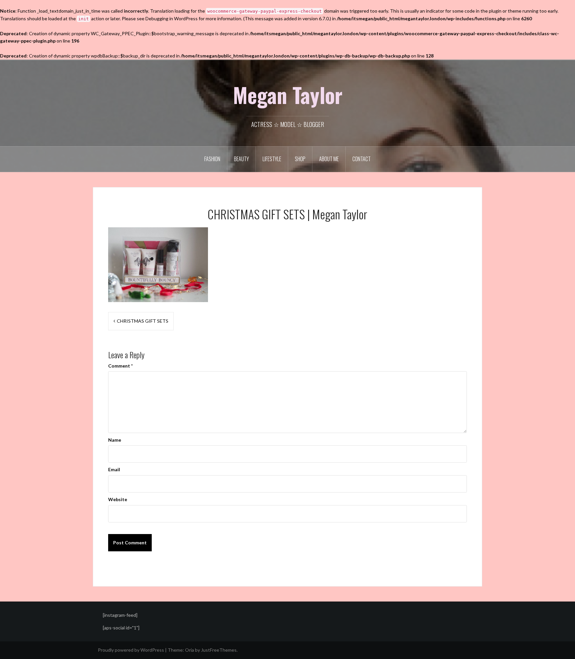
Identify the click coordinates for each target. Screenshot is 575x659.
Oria (189, 650)
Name (114, 440)
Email (114, 469)
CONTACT (361, 159)
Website (117, 499)
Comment (120, 366)
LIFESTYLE (272, 159)
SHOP (300, 159)
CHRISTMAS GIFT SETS (142, 321)
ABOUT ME (329, 159)
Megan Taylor (287, 94)
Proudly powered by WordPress (131, 650)
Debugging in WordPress (171, 18)
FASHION (212, 159)
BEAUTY (241, 159)
